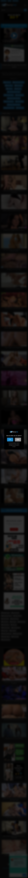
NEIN (18, 439)
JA (10, 439)
